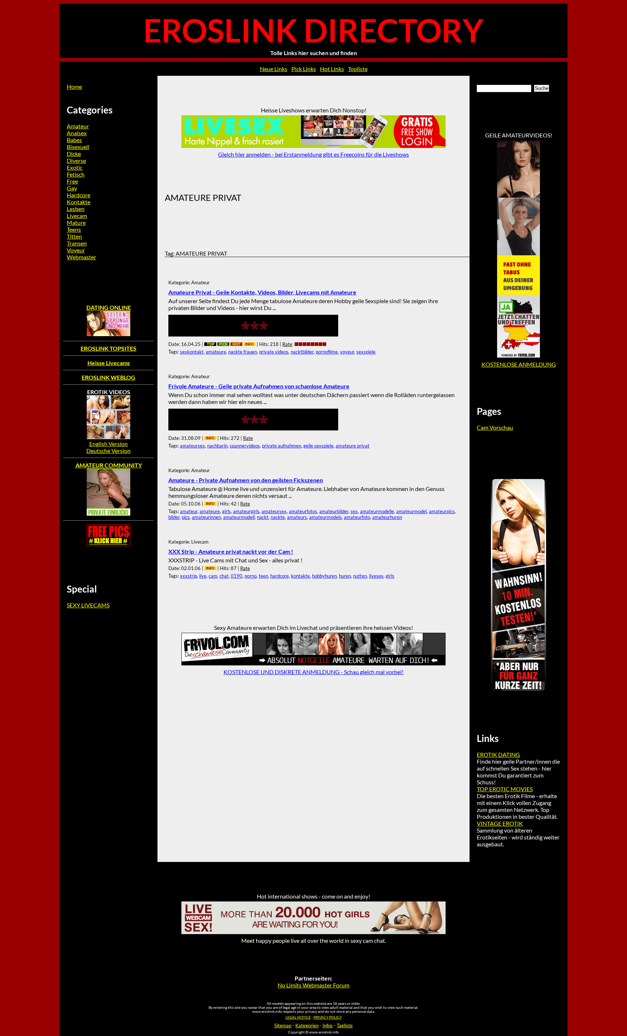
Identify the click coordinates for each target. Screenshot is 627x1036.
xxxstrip (188, 576)
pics (186, 517)
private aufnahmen (281, 446)
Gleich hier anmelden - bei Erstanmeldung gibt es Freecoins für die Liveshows (313, 154)
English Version (108, 443)
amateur (188, 511)
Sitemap (282, 1025)
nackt (263, 517)
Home (74, 86)
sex (354, 511)
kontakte (300, 576)
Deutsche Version (108, 450)
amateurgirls (246, 511)
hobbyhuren (324, 576)
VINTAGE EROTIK (500, 823)
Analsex (77, 132)
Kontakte (78, 201)
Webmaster (81, 256)
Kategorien (307, 1025)
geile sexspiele (318, 446)
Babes (74, 139)
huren (345, 576)
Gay (72, 188)
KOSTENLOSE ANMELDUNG (518, 364)
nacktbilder (302, 352)
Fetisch (76, 174)
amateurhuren (387, 517)
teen (263, 576)
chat (224, 576)
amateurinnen (206, 517)
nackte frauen (242, 352)
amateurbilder (333, 511)
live (202, 576)
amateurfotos (303, 511)
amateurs (297, 517)
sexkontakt (192, 352)
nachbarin (217, 446)
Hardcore (78, 194)
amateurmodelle (377, 511)
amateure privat (352, 446)
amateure (216, 352)
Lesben (76, 208)
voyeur (347, 352)
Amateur (78, 126)
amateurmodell (239, 517)
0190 (236, 576)
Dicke (74, 153)
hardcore (279, 576)
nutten (360, 576)
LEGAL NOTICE (298, 1017)
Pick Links (303, 68)
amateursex (192, 446)
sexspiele (366, 352)
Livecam (77, 215)
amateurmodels (325, 517)
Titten (74, 236)
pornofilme (327, 352)
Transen (77, 243)
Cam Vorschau (495, 427)
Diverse (76, 160)
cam (213, 576)
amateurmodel (411, 511)
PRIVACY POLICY (328, 1017)
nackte (278, 517)
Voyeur (76, 250)
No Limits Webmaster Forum (313, 985)
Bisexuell (78, 146)
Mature (76, 222)
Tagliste (345, 1025)
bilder (174, 517)
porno (251, 576)
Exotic (74, 167)
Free (72, 181)
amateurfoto (357, 517)
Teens (74, 229)
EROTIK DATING (498, 754)
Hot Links (332, 68)
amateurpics (442, 511)
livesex (376, 576)
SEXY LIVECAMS (88, 605)
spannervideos (245, 446)
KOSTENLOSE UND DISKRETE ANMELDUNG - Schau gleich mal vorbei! (313, 671)
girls (226, 511)
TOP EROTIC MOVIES (505, 788)
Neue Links (273, 68)
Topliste (358, 68)
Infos (328, 1025)
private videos (273, 352)
